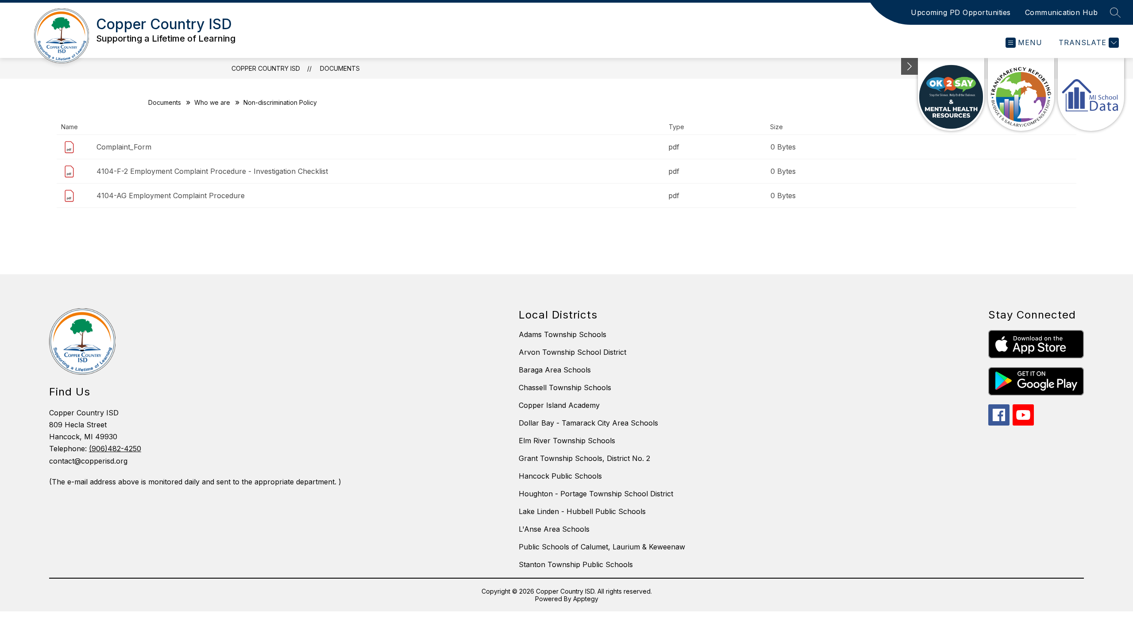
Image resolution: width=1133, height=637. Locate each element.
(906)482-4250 (115, 448)
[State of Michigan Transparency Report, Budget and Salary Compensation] (1021, 94)
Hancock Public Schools (560, 476)
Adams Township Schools (562, 334)
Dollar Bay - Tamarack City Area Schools (588, 422)
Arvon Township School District (572, 352)
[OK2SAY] (951, 94)
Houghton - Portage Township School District (596, 493)
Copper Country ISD (265, 68)
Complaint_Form (123, 146)
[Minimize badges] (909, 66)
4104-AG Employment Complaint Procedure (170, 195)
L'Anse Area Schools (554, 529)
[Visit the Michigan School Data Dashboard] (1091, 94)
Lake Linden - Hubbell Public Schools (582, 511)
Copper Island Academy (559, 405)
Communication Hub (1061, 12)
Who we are (212, 102)
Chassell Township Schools (565, 387)
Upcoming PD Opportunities (961, 12)
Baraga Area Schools (555, 369)
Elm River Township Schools (567, 440)
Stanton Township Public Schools (576, 564)
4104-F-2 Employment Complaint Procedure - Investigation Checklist (212, 171)
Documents (340, 68)
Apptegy (585, 598)
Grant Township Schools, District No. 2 (584, 458)
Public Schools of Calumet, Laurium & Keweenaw (602, 546)
